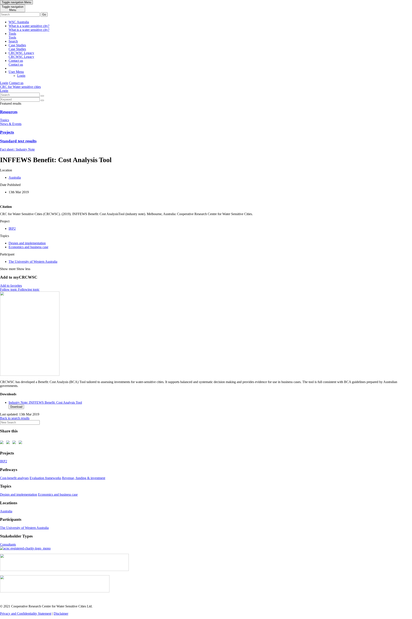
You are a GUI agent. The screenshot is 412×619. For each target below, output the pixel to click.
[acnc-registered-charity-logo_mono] (25, 548)
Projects (7, 132)
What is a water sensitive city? (29, 28)
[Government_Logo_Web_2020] (54, 591)
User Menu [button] (16, 72)
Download (16, 406)
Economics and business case (28, 247)
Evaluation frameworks (45, 478)
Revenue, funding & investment (83, 478)
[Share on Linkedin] (15, 443)
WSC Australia (19, 22)
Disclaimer (61, 613)
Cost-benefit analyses (14, 478)
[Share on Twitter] (8, 443)
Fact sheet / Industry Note (17, 149)
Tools (12, 35)
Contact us (16, 62)
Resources (8, 112)
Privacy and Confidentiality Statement (25, 613)
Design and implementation (27, 243)
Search (13, 41)
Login (21, 75)
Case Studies (17, 47)
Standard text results (18, 141)
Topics (4, 120)
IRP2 (12, 228)
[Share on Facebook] (2, 443)
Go (44, 14)
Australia (15, 177)
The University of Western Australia (33, 261)
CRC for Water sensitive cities (20, 87)
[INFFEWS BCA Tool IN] (29, 374)
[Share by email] (21, 443)
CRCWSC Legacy (21, 55)
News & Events (10, 124)
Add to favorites (11, 285)
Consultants (8, 544)
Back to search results (14, 418)
